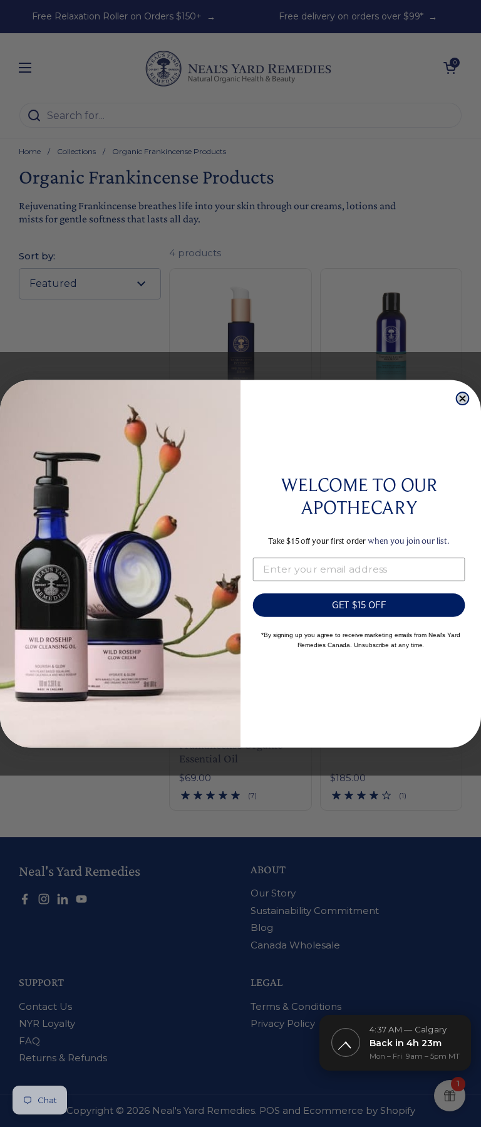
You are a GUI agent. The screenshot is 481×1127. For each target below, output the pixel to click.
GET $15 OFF (359, 604)
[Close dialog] (463, 398)
